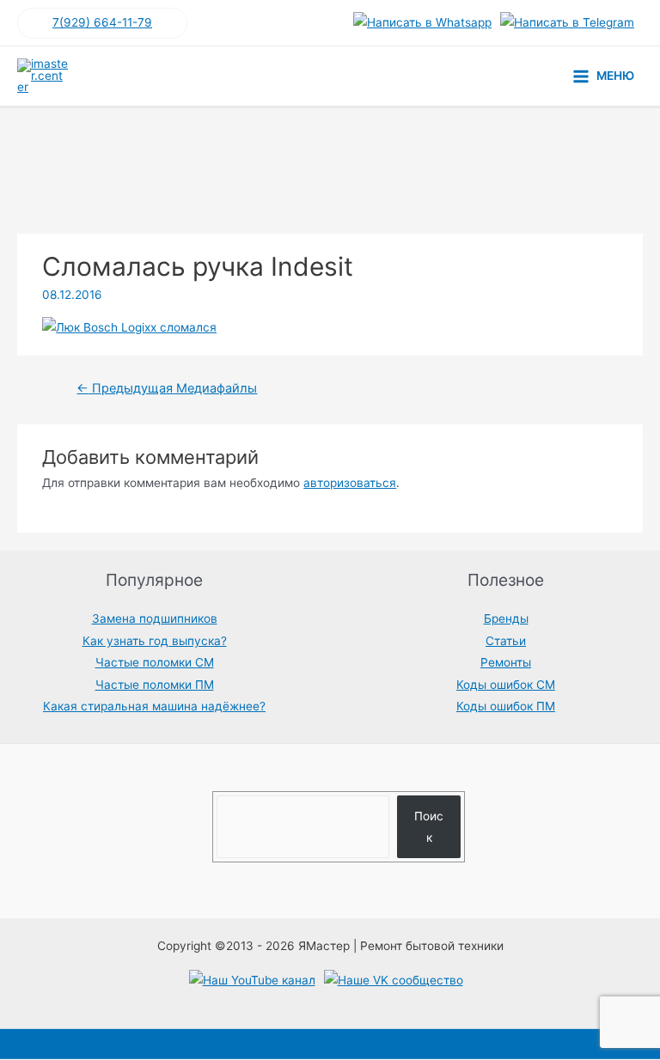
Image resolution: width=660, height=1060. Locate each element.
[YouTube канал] (252, 981)
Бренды (506, 618)
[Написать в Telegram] (567, 23)
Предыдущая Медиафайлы (166, 388)
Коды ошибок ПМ (505, 706)
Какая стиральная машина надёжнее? (154, 706)
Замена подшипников (154, 618)
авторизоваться (349, 483)
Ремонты (505, 662)
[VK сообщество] (393, 981)
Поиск (428, 826)
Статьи (506, 641)
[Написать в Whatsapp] (422, 23)
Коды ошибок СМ (505, 684)
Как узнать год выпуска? (154, 641)
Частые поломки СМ (154, 662)
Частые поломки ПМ (154, 684)
